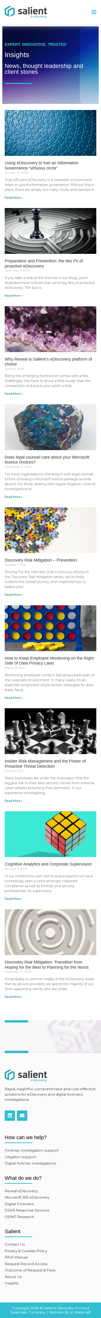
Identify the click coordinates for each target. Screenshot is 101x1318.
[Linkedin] (10, 1115)
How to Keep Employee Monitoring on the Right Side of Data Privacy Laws (49, 661)
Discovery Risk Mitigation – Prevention (41, 560)
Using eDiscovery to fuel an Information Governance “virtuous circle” (41, 165)
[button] (94, 12)
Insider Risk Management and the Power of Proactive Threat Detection (45, 764)
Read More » (14, 197)
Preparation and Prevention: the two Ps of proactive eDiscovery (44, 263)
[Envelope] (22, 1115)
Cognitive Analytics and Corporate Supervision (48, 864)
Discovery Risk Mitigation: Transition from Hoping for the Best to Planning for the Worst (47, 965)
